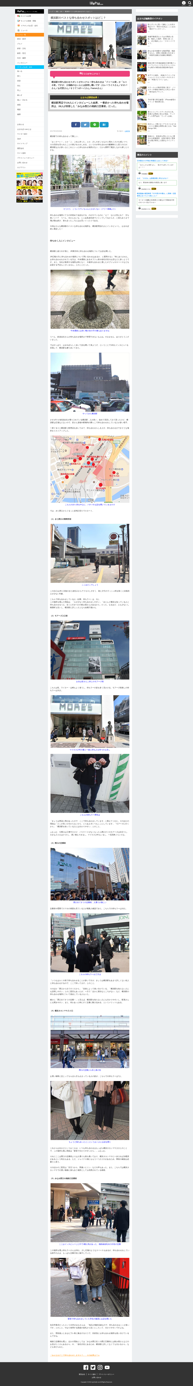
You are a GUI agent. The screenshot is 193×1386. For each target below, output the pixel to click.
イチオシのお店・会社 (29, 26)
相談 (19, 109)
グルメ (19, 44)
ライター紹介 (22, 134)
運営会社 (20, 148)
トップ (51, 11)
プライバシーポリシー (25, 158)
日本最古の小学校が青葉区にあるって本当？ (152, 161)
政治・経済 (21, 39)
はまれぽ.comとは (24, 129)
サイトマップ (22, 143)
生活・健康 (21, 58)
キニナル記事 (26, 16)
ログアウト (21, 167)
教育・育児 (21, 53)
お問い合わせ (22, 163)
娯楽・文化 (21, 48)
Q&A (19, 139)
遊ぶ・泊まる (22, 100)
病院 (19, 105)
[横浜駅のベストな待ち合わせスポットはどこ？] (104, 124)
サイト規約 (21, 153)
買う (19, 76)
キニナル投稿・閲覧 (28, 21)
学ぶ (19, 90)
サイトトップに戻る (32, 11)
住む (19, 86)
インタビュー (22, 63)
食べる (19, 71)
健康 (19, 114)
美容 (19, 81)
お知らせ (20, 124)
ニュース (24, 30)
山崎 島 (127, 131)
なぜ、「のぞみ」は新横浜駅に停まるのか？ (152, 178)
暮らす (19, 95)
